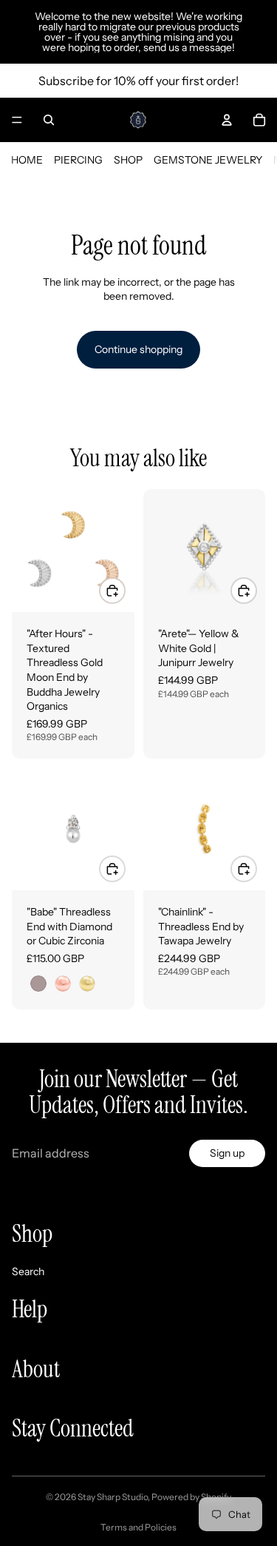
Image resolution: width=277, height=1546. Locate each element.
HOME (27, 160)
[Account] (227, 120)
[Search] (49, 120)
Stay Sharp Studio (113, 1496)
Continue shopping (138, 349)
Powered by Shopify (191, 1496)
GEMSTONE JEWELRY (208, 160)
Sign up (227, 1153)
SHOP (128, 160)
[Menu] (17, 120)
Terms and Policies (138, 1527)
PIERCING (78, 160)
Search (28, 1270)
